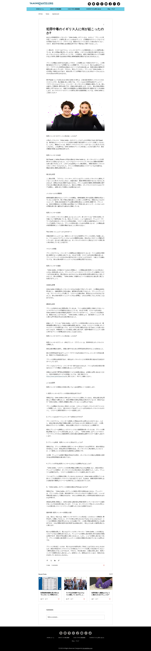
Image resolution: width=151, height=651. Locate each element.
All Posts (41, 14)
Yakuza (47, 14)
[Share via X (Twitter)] (51, 560)
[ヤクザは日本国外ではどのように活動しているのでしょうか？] (75, 583)
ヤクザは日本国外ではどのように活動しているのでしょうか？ (75, 594)
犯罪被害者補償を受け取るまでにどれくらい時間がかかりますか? (50, 594)
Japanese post (55, 14)
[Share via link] (58, 560)
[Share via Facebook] (47, 560)
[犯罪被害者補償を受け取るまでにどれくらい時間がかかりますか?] (50, 583)
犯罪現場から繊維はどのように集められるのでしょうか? (101, 594)
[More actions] (104, 25)
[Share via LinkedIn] (55, 560)
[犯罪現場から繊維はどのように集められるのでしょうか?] (101, 583)
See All (110, 574)
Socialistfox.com (87, 648)
